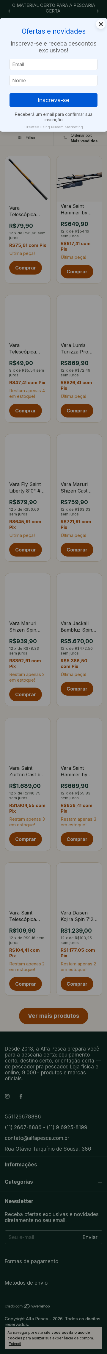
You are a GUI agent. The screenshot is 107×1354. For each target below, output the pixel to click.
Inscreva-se (53, 100)
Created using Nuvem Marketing (53, 127)
